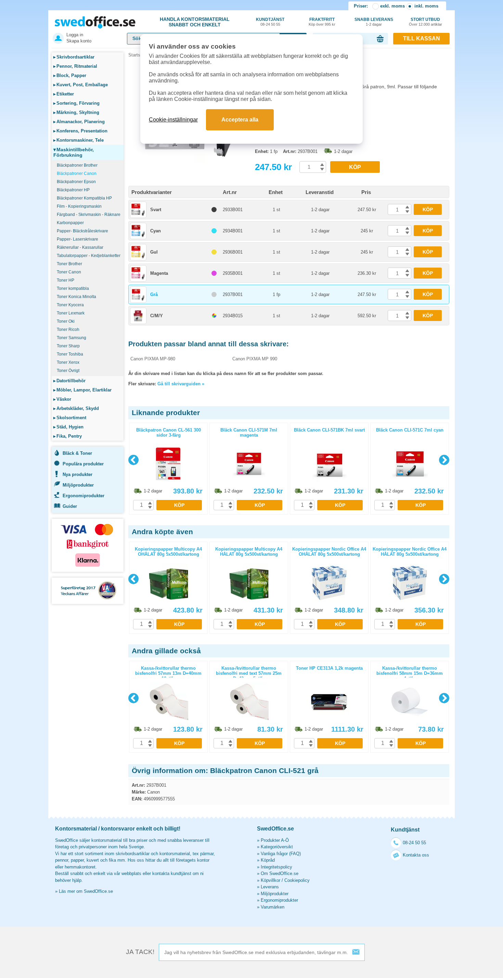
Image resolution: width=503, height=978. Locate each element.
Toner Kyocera (70, 305)
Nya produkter (77, 474)
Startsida (137, 54)
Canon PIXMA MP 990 (254, 358)
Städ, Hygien (68, 426)
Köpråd (268, 860)
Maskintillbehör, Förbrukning (73, 152)
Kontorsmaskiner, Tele (78, 140)
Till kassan (421, 38)
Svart (155, 209)
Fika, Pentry (67, 436)
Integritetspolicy (276, 867)
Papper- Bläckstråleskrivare (82, 231)
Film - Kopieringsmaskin (79, 206)
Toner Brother (69, 263)
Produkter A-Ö (275, 840)
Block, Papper (69, 75)
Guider (70, 506)
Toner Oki (66, 321)
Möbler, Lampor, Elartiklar (82, 390)
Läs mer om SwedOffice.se (86, 891)
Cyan (155, 230)
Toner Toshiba (70, 354)
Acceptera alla (239, 120)
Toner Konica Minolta (76, 296)
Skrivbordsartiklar (73, 57)
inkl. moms (426, 6)
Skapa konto (78, 40)
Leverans (270, 886)
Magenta (159, 273)
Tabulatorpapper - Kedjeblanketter (88, 255)
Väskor (62, 399)
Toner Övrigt (68, 370)
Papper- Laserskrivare (77, 239)
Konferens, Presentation (80, 130)
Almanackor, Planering (79, 121)
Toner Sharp (68, 346)
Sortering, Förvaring (76, 103)
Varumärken (272, 907)
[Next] (444, 460)
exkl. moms (392, 6)
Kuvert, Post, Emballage (80, 84)
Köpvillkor (270, 880)
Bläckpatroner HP (73, 190)
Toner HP (65, 280)
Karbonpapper (70, 222)
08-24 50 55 (414, 842)
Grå (154, 294)
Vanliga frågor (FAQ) (281, 853)
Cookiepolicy (297, 880)
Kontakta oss (416, 855)
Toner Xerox (68, 362)
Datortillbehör (69, 380)
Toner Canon (69, 272)
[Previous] (133, 460)
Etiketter (63, 93)
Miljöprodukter (78, 485)
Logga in (74, 34)
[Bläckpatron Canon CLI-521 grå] (189, 160)
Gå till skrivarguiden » (180, 383)
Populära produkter (83, 463)
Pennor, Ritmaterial (75, 66)
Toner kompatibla (73, 288)
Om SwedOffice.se (279, 873)
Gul (154, 252)
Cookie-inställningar (173, 120)
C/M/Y (156, 315)
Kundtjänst (270, 21)
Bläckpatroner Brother (77, 165)
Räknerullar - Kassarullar (80, 247)
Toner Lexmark (71, 313)
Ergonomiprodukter (83, 495)
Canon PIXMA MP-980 (152, 358)
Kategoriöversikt (277, 846)
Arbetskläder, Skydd (76, 408)
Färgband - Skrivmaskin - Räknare (88, 214)
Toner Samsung (71, 337)
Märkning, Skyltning (76, 112)
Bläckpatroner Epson (76, 181)
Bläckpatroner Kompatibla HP (84, 198)
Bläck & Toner (77, 453)
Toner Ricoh (68, 329)
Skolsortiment (69, 417)
